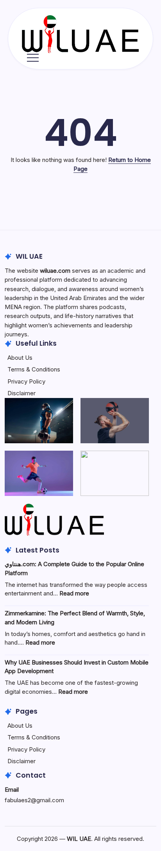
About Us (19, 357)
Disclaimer (21, 393)
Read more (74, 593)
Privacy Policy (26, 381)
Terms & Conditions (33, 369)
